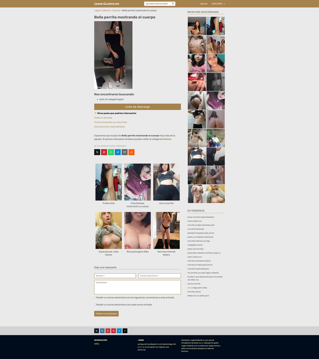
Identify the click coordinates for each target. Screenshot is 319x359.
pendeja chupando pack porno (201, 233)
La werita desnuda (196, 229)
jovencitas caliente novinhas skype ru (204, 253)
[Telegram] (118, 152)
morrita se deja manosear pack (201, 225)
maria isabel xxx (195, 221)
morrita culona (194, 292)
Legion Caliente (102, 10)
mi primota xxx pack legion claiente (203, 273)
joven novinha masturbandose (201, 217)
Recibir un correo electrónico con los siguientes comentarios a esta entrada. (135, 297)
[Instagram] (102, 330)
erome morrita (194, 284)
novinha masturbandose (198, 269)
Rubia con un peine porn (198, 296)
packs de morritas (195, 249)
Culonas (116, 10)
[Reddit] (131, 152)
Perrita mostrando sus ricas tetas (110, 122)
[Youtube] (108, 330)
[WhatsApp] (111, 152)
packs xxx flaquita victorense (200, 237)
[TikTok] (125, 330)
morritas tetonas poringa (199, 241)
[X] (97, 152)
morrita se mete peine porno (200, 265)
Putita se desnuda (103, 117)
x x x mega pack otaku (197, 288)
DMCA (96, 344)
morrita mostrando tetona (199, 261)
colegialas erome (195, 245)
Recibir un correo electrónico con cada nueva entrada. (124, 304)
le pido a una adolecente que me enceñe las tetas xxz (205, 278)
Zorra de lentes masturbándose (109, 126)
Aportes (204, 3)
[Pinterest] (104, 152)
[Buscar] (172, 4)
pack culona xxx (195, 257)
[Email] (125, 152)
